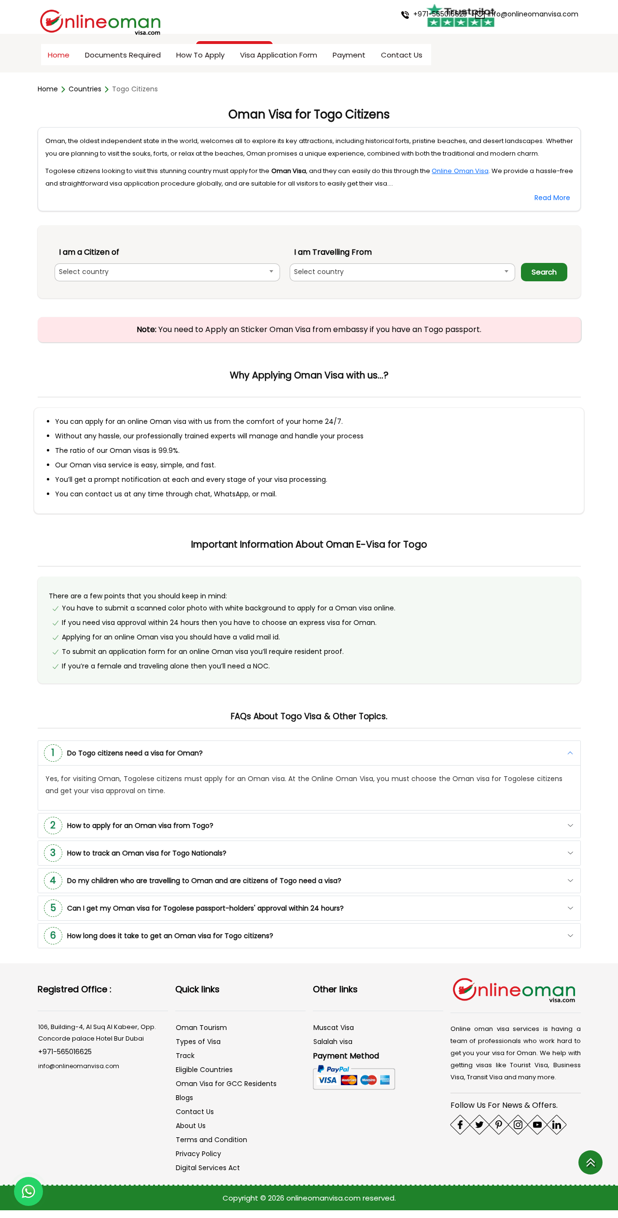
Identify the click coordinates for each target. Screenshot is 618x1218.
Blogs (184, 1097)
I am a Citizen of (89, 252)
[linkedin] (556, 1124)
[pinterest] (499, 1124)
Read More (552, 198)
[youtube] (537, 1124)
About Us (191, 1126)
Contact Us (401, 55)
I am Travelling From (333, 252)
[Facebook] (460, 1124)
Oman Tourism (201, 1027)
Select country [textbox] (84, 271)
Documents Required (123, 55)
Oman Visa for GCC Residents (226, 1083)
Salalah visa (332, 1041)
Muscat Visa (333, 1027)
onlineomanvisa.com (324, 1198)
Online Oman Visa (460, 170)
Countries (85, 89)
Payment (349, 55)
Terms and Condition (211, 1140)
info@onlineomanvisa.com (532, 14)
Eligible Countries (204, 1069)
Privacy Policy (198, 1154)
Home (59, 55)
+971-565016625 (439, 14)
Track (185, 1055)
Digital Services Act (208, 1168)
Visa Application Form (278, 55)
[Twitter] (479, 1124)
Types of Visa (198, 1041)
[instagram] (518, 1124)
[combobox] (167, 272)
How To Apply (200, 55)
